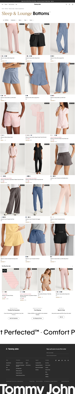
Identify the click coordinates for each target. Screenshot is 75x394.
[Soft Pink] (51, 217)
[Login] (69, 4)
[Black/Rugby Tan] (6, 292)
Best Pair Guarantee (14, 318)
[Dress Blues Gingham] (30, 176)
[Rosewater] (2, 292)
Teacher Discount (19, 373)
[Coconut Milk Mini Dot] (53, 135)
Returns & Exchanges (39, 367)
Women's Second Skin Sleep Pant (7, 58)
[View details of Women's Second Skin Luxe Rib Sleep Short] (62, 240)
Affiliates (46, 376)
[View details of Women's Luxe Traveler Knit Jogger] (37, 200)
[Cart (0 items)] (72, 4)
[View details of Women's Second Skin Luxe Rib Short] (12, 79)
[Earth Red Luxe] (5, 95)
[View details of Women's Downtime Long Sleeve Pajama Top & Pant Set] (12, 159)
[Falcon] (55, 176)
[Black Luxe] (2, 95)
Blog (46, 372)
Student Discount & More (20, 375)
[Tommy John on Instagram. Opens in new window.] (62, 360)
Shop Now (43, 1)
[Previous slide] (14, 1)
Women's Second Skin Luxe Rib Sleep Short (59, 258)
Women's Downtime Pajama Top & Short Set (59, 138)
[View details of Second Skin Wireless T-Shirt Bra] (46, 279)
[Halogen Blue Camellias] (3, 56)
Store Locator (47, 365)
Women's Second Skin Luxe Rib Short (8, 97)
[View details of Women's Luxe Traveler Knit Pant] (12, 200)
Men (2, 4)
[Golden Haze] (1, 256)
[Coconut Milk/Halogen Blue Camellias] (30, 135)
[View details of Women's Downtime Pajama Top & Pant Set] (37, 159)
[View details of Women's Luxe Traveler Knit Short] (37, 240)
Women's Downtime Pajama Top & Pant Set (34, 179)
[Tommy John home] (37, 4)
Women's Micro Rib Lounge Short (32, 97)
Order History (28, 365)
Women (6, 4)
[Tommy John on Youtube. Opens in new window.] (65, 360)
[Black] (6, 56)
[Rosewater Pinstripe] (1, 135)
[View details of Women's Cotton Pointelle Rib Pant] (62, 200)
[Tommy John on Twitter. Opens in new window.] (59, 360)
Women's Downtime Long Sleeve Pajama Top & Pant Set (12, 179)
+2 (32, 135)
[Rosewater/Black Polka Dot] (28, 135)
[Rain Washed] (51, 56)
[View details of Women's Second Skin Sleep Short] (37, 39)
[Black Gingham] (2, 135)
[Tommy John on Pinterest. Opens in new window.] (68, 360)
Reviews (37, 369)
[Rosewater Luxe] (3, 95)
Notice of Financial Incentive (51, 355)
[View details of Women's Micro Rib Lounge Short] (37, 79)
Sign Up (61, 317)
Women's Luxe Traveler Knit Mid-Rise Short (59, 178)
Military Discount (19, 370)
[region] (12, 39)
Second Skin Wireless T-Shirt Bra (44, 294)
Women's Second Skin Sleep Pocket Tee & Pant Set (36, 137)
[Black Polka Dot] (2, 56)
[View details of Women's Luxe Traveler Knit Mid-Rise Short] (62, 159)
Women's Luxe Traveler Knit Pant (7, 219)
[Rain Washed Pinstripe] (3, 135)
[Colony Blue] (55, 135)
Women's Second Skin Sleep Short (33, 58)
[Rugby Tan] (4, 292)
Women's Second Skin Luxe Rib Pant (58, 97)
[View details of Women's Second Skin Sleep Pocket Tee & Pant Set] (37, 118)
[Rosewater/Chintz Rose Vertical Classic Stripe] (26, 135)
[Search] (66, 4)
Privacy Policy (32, 381)
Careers (46, 367)
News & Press (47, 369)
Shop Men (8, 365)
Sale (16, 4)
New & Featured (11, 4)
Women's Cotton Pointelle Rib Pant (58, 219)
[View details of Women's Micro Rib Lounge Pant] (62, 39)
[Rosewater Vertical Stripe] (51, 135)
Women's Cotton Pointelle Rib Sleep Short (9, 258)
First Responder (18, 368)
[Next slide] (60, 1)
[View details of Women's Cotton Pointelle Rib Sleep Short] (12, 240)
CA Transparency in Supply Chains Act (50, 381)
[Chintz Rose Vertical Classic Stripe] (1, 56)
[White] (52, 217)
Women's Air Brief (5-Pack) (7, 295)
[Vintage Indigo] (51, 176)
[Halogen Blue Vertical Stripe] (52, 135)
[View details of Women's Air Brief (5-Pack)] (10, 279)
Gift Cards (8, 369)
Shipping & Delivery (39, 365)
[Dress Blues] (3, 176)
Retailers (46, 374)
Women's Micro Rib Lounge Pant (57, 58)
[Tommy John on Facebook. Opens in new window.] (56, 360)
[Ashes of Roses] (52, 176)
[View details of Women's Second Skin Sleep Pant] (12, 39)
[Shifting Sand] (38, 292)
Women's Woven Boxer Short (7, 137)
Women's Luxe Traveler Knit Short (32, 258)
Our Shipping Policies (37, 318)
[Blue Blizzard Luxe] (1, 95)
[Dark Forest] (53, 56)
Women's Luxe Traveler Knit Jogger (33, 219)
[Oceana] (5, 56)
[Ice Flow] (53, 217)
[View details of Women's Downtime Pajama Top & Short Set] (62, 118)
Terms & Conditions (39, 381)
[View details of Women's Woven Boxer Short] (12, 118)
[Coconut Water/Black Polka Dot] (27, 135)
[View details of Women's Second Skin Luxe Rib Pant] (62, 79)
